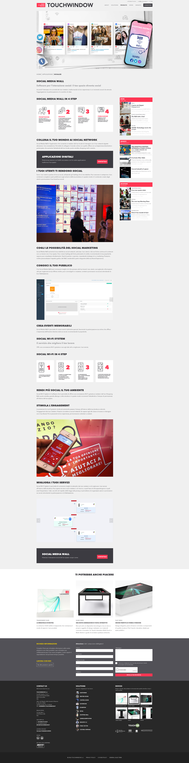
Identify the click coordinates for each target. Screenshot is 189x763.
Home (39, 74)
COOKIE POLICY (102, 757)
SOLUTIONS (114, 5)
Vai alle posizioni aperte (45, 665)
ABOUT (107, 5)
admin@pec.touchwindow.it (47, 706)
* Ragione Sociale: (80, 660)
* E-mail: (78, 666)
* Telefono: (78, 672)
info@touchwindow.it (142, 1)
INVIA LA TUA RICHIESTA (134, 675)
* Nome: (78, 648)
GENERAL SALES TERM (115, 757)
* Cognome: (79, 654)
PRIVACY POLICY (90, 757)
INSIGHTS (138, 5)
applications (47, 74)
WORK (131, 5)
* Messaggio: (118, 648)
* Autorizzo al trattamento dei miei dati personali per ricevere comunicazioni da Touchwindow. (132, 663)
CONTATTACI (148, 5)
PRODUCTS (123, 5)
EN (151, 1)
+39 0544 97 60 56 (131, 1)
